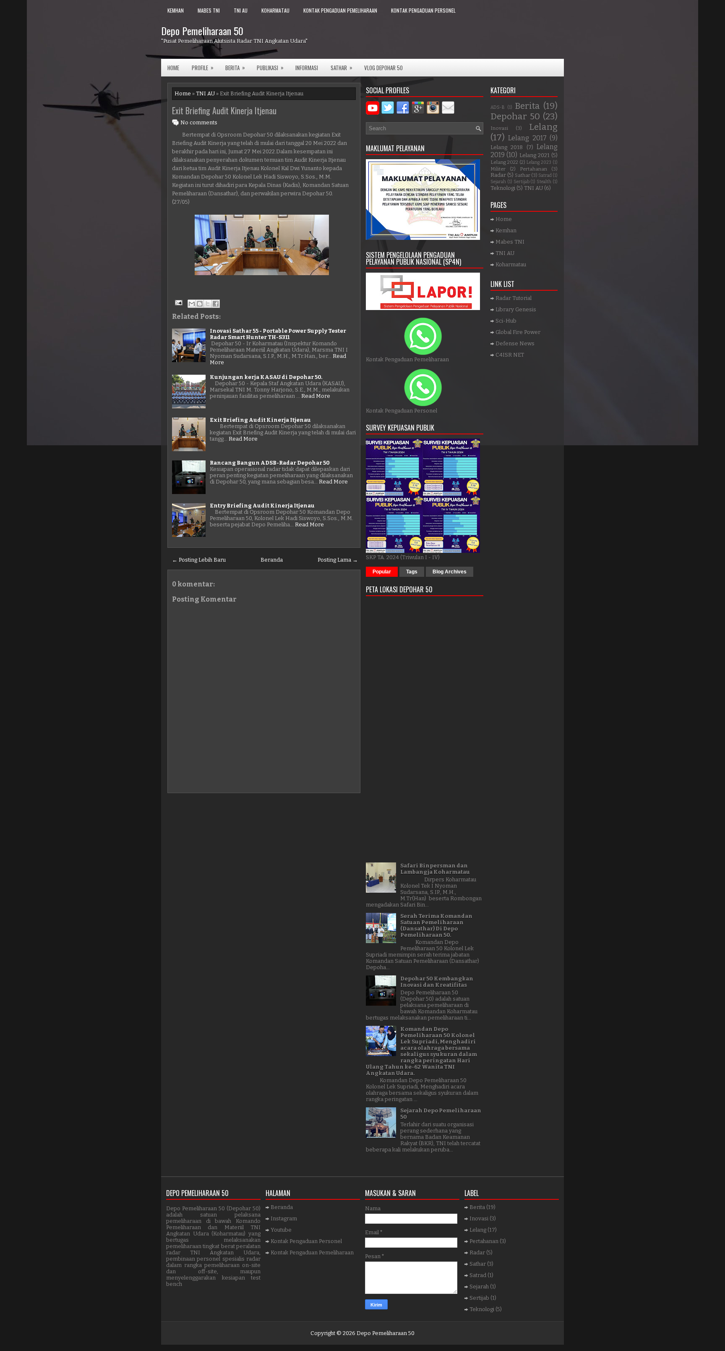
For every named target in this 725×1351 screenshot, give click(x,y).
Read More (315, 396)
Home (173, 67)
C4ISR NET (510, 355)
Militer (498, 169)
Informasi (306, 67)
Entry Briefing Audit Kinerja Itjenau (262, 505)
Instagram (284, 1218)
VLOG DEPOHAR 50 (383, 67)
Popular (382, 572)
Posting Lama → (338, 560)
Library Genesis (516, 309)
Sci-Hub (506, 321)
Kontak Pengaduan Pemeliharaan (340, 10)
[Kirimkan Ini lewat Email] (192, 304)
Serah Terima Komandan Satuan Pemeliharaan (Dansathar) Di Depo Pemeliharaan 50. (436, 925)
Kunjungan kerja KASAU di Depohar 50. (266, 377)
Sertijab (521, 181)
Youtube (281, 1230)
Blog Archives (450, 572)
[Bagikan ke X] (207, 304)
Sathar (522, 175)
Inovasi (499, 128)
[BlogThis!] (200, 304)
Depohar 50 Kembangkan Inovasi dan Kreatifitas (436, 981)
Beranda (272, 560)
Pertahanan (533, 169)
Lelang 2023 (539, 162)
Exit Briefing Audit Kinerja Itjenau (224, 110)
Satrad (545, 175)
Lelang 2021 (534, 155)
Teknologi (502, 188)
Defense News (515, 343)
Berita (235, 67)
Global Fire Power (518, 332)
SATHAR (341, 67)
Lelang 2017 (527, 138)
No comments (198, 122)
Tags (411, 572)
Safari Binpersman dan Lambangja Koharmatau (435, 868)
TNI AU (241, 10)
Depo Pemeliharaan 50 (202, 30)
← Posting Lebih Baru (199, 560)
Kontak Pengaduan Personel (423, 10)
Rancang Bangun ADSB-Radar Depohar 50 (270, 463)
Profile (203, 67)
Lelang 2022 (504, 162)
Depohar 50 (515, 116)
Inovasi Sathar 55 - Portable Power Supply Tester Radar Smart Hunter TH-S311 (278, 334)
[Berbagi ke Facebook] (215, 304)
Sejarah (498, 181)
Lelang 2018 (506, 147)
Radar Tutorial (514, 298)
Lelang (543, 127)
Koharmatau (275, 10)
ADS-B (497, 107)
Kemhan (175, 10)
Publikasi (270, 67)
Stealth (544, 181)
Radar (498, 175)
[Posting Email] (178, 302)
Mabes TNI (209, 10)
